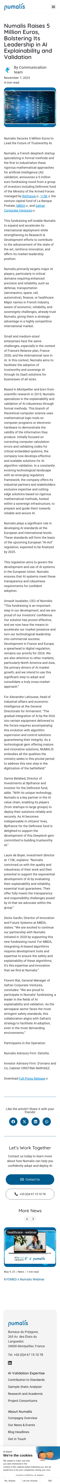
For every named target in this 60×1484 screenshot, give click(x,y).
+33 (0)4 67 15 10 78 (28, 1355)
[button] (53, 6)
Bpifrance (29, 196)
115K (44, 196)
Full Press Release (32, 1078)
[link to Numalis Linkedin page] (10, 1363)
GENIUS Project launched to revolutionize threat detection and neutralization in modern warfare (28, 1284)
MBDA (20, 206)
